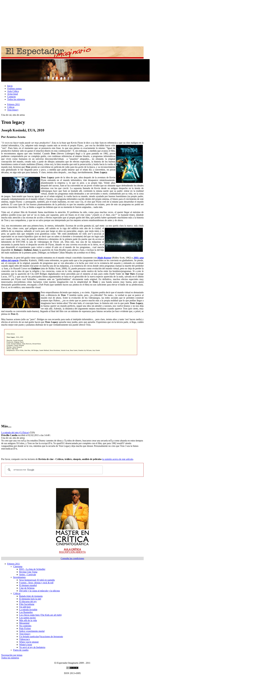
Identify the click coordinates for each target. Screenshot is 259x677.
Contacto (11, 96)
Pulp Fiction (25, 628)
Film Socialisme (26, 604)
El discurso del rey (28, 601)
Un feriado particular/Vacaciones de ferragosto (41, 636)
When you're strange (29, 642)
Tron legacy (12, 110)
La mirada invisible (28, 609)
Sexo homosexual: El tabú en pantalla (37, 580)
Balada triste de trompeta (31, 596)
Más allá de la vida (28, 620)
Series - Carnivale (27, 574)
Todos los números (16, 99)
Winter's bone (25, 644)
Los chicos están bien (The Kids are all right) (40, 615)
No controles (25, 625)
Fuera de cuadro (20, 650)
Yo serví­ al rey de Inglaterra (32, 647)
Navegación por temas (11, 655)
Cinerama (17, 566)
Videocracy (24, 639)
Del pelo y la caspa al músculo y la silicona (39, 590)
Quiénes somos (14, 88)
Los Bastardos (26, 612)
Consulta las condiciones (72, 558)
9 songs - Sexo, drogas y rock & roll (36, 582)
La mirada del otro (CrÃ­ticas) (15, 432)
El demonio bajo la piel (30, 599)
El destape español (28, 585)
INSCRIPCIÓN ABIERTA (72, 550)
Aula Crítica (13, 91)
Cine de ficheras (26, 588)
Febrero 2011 (13, 104)
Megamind (24, 623)
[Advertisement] (91, 22)
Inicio (10, 86)
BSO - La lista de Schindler (32, 569)
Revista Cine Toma (28, 572)
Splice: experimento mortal (32, 631)
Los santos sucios (27, 617)
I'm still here (25, 607)
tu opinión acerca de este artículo (117, 459)
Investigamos (19, 577)
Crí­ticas (10, 107)
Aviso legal (12, 94)
